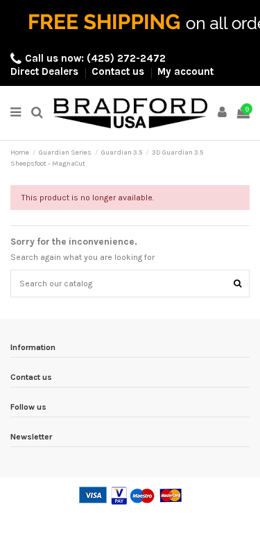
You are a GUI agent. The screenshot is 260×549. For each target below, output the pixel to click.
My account (185, 71)
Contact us (119, 71)
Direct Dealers (45, 71)
